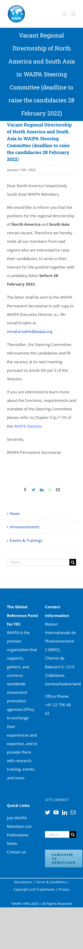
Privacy (64, 889)
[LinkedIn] (64, 812)
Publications (17, 835)
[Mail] (73, 812)
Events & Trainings (26, 540)
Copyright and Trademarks (34, 889)
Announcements (24, 526)
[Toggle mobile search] (64, 13)
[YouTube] (56, 812)
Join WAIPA (17, 817)
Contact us (16, 852)
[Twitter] (47, 812)
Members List (19, 826)
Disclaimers (23, 882)
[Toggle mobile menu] (73, 13)
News (15, 513)
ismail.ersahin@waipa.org (29, 331)
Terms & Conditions (51, 882)
